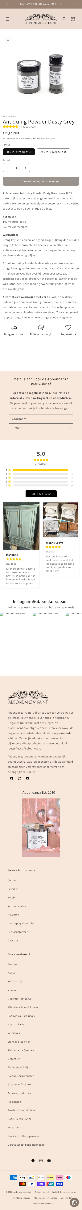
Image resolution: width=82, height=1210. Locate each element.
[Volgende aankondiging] (75, 4)
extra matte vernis (38, 307)
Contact (12, 880)
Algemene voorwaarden (46, 1198)
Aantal (6, 160)
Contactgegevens (22, 1198)
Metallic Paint (16, 1024)
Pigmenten (14, 1101)
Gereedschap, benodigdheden (26, 1144)
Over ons (13, 940)
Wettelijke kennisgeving (64, 1192)
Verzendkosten (17, 906)
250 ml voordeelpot (53, 152)
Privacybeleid (42, 1192)
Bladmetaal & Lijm (19, 1067)
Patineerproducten (19, 1093)
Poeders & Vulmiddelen (22, 1110)
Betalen (12, 897)
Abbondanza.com (22, 1192)
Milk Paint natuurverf (21, 998)
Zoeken (12, 964)
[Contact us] (74, 1202)
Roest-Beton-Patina (20, 1119)
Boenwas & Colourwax (21, 1016)
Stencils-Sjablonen (19, 1041)
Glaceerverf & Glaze (19, 1084)
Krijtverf (12, 973)
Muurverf (13, 990)
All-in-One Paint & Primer (23, 1007)
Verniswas (14, 1033)
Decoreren (14, 1058)
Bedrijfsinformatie (19, 932)
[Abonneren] (70, 427)
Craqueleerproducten (21, 1076)
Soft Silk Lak (15, 981)
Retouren (13, 914)
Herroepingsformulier (21, 923)
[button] (7, 19)
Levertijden (66, 1198)
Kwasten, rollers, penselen (24, 1136)
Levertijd (13, 889)
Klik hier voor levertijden (44, 138)
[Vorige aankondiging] (7, 4)
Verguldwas (15, 1127)
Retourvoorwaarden (43, 1203)
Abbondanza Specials (21, 1050)
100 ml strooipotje (19, 152)
